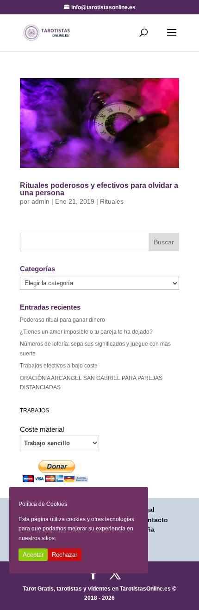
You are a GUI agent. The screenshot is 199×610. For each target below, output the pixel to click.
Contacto (153, 519)
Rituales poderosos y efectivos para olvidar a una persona (99, 189)
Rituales (112, 201)
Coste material (42, 429)
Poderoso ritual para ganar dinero (62, 320)
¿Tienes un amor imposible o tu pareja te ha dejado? (86, 332)
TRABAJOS (34, 410)
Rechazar (64, 554)
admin (40, 201)
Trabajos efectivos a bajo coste (59, 365)
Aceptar (33, 554)
